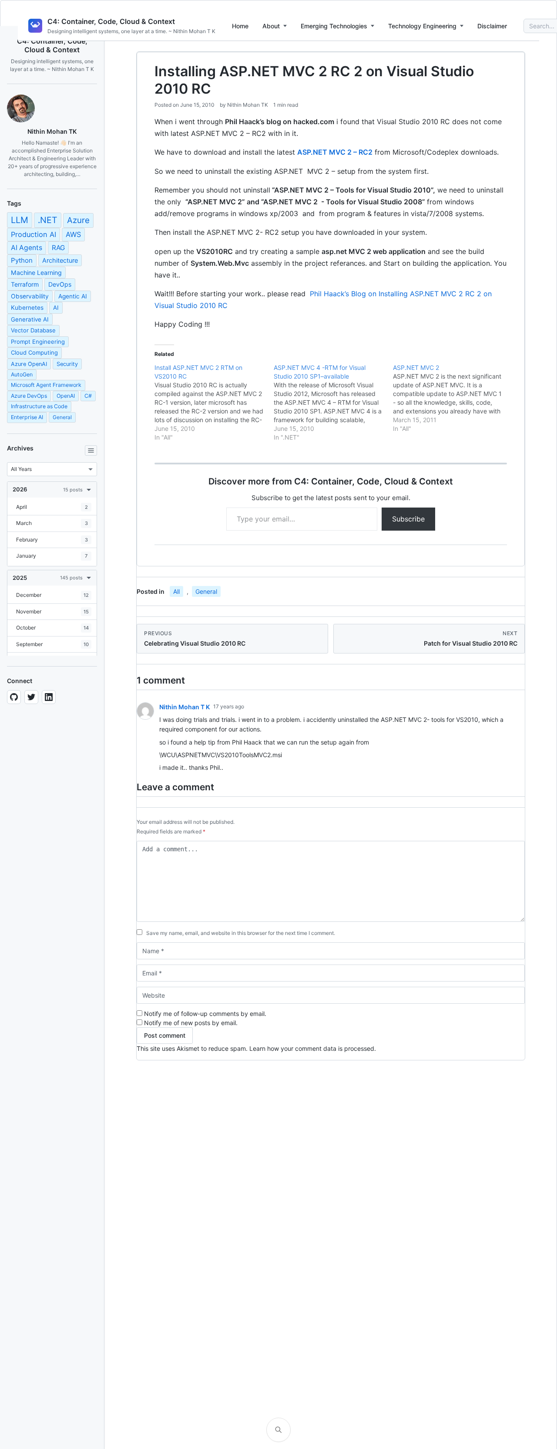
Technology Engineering (422, 26)
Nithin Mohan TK (247, 105)
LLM (19, 220)
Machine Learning (36, 272)
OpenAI (66, 396)
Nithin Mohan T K (184, 707)
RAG (58, 248)
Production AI (33, 234)
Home (240, 26)
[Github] (14, 697)
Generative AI (30, 319)
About (271, 26)
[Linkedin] (49, 697)
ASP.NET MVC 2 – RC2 (334, 152)
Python (22, 260)
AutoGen (22, 374)
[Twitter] (31, 697)
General (62, 417)
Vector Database (33, 330)
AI (56, 307)
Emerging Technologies (334, 26)
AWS (73, 234)
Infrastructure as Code (39, 406)
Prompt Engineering (38, 341)
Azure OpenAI (29, 364)
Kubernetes (27, 307)
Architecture (60, 260)
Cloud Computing (34, 352)
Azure (78, 220)
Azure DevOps (29, 396)
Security (67, 364)
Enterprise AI (27, 417)
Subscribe (408, 519)
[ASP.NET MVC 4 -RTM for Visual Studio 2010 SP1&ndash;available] (333, 402)
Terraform (25, 284)
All (176, 591)
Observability (30, 296)
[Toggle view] (91, 450)
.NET (47, 220)
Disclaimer (492, 26)
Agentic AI (72, 296)
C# (88, 396)
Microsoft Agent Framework (46, 385)
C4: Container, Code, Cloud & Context (111, 21)
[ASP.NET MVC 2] (452, 398)
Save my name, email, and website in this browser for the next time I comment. (240, 933)
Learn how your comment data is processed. (312, 1048)
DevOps (59, 284)
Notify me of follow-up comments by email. (205, 1013)
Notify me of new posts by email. (191, 1022)
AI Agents (26, 248)
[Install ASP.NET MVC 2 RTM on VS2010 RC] (214, 402)
